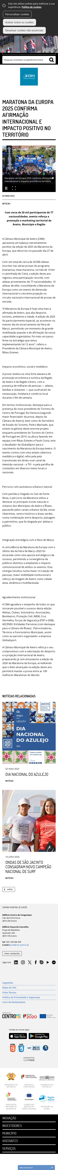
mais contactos (12, 953)
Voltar (10, 889)
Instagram (23, 962)
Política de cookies (31, 7)
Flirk (54, 962)
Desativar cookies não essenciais (24, 30)
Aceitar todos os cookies (19, 22)
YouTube (48, 963)
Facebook (36, 962)
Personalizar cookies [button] (17, 14)
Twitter (30, 962)
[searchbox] (29, 60)
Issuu (41, 962)
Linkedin (16, 962)
